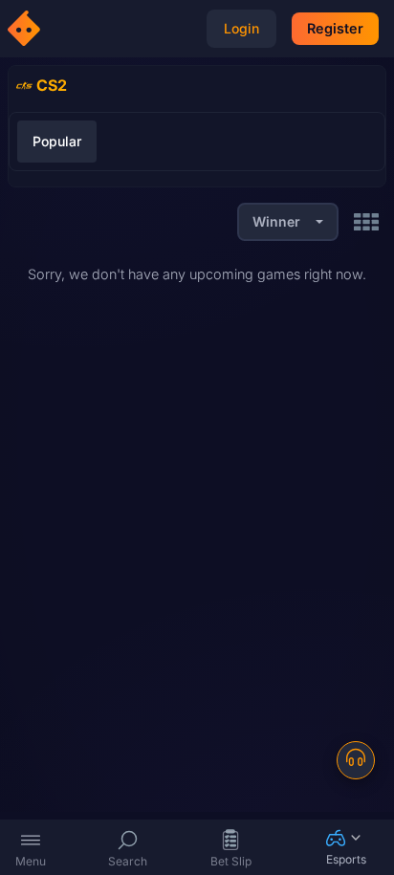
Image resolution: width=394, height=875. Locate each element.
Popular (57, 141)
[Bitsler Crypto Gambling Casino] (27, 29)
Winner (276, 221)
